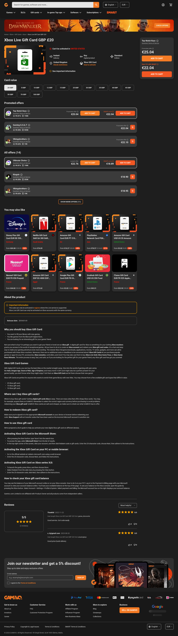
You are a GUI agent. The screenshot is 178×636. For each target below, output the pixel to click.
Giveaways (97, 613)
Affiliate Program (71, 609)
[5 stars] (30, 521)
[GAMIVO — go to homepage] (6, 5)
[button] (8, 113)
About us (7, 609)
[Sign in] (163, 5)
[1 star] (17, 521)
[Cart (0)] (171, 5)
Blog (94, 609)
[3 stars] (24, 521)
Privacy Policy (9, 627)
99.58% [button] (18, 130)
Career (6, 616)
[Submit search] (96, 5)
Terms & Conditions (28, 583)
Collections (97, 616)
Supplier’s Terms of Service (21, 113)
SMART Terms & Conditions (75, 627)
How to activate (90, 65)
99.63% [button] (18, 144)
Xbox (24, 34)
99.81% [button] (18, 116)
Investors (7, 613)
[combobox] (52, 5)
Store (11, 34)
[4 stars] (27, 521)
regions (37, 308)
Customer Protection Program (41, 613)
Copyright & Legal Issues (29, 627)
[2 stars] (20, 521)
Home (6, 34)
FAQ (31, 609)
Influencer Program (72, 613)
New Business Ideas (72, 616)
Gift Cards (18, 34)
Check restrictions (60, 65)
